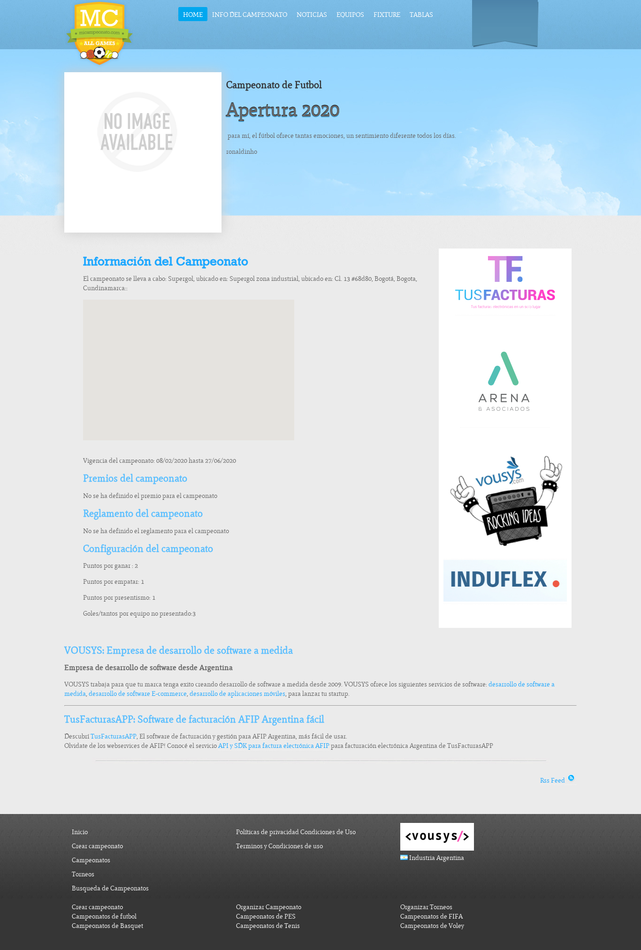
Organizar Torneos (426, 907)
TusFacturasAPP (114, 736)
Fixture (387, 15)
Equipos (350, 15)
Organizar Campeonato (268, 907)
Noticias (312, 15)
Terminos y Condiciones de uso (279, 846)
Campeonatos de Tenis (268, 926)
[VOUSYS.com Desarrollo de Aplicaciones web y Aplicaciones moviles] (505, 555)
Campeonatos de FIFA (431, 916)
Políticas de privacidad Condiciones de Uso (296, 832)
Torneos (83, 874)
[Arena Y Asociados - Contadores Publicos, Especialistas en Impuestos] (504, 423)
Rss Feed (553, 780)
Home (193, 15)
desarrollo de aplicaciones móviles (237, 694)
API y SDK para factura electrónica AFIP (273, 746)
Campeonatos (91, 860)
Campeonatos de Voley (432, 926)
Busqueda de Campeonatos (110, 888)
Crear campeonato (97, 846)
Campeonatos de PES (266, 916)
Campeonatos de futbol (104, 916)
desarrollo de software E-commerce (138, 694)
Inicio (80, 832)
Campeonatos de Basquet (107, 926)
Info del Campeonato (249, 15)
